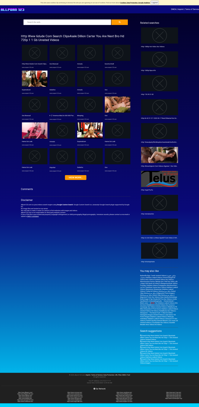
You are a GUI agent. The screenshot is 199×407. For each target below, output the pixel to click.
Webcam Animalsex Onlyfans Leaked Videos (157, 318)
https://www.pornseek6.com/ (124, 397)
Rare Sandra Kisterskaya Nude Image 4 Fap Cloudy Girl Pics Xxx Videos (158, 298)
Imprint (181, 9)
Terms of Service (192, 9)
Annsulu (52, 142)
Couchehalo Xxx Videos (160, 323)
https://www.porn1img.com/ (173, 392)
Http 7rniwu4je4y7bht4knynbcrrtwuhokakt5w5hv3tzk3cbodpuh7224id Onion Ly (168, 142)
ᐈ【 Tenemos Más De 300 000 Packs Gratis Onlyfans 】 (69, 116)
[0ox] (117, 86)
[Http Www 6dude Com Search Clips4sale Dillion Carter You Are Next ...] (34, 60)
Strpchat (52, 167)
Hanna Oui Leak (27, 141)
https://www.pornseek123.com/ (124, 395)
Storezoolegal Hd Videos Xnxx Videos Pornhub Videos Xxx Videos (157, 278)
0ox (106, 90)
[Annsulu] (62, 138)
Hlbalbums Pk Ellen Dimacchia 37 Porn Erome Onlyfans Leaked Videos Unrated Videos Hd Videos (159, 309)
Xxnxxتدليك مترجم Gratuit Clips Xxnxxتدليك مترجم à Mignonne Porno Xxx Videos (157, 296)
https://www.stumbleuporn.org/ (173, 398)
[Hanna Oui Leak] (34, 138)
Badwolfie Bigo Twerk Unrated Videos (153, 276)
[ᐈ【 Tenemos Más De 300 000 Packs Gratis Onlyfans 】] (62, 112)
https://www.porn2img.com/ (173, 394)
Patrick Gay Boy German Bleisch (157, 321)
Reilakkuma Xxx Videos (167, 311)
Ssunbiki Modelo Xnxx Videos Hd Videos (157, 323)
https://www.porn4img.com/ (173, 397)
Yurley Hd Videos (152, 291)
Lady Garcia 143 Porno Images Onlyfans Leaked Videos (158, 316)
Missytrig (80, 116)
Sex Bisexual (26, 116)
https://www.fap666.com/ (25, 398)
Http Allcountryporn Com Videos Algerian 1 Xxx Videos (160, 166)
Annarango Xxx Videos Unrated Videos (153, 307)
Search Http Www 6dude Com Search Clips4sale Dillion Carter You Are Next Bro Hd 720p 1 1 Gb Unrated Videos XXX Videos (159, 343)
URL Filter (118, 375)
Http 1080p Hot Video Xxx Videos (152, 47)
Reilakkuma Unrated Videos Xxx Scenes (160, 305)
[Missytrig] (90, 112)
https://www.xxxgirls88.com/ (74, 401)
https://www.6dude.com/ (25, 397)
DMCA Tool (126, 375)
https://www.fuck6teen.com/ (124, 394)
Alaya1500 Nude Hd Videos (150, 283)
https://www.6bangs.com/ (25, 395)
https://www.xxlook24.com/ (75, 400)
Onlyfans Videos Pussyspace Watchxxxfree (161, 285)
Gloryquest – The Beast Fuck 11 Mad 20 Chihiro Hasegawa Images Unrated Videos (156, 314)
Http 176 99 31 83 (147, 94)
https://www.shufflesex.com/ (25, 401)
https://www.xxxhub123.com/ (75, 395)
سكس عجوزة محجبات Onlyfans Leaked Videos (158, 277)
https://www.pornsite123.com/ (25, 400)
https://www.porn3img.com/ (173, 395)
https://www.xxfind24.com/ (75, 398)
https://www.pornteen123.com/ (124, 398)
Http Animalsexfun (147, 214)
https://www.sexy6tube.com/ (124, 392)
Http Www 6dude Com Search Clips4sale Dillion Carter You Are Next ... (46, 64)
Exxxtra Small (109, 64)
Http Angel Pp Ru (147, 190)
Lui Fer (142, 287)
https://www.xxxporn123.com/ (75, 397)
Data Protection (108, 375)
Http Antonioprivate (148, 262)
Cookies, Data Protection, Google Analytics (135, 3)
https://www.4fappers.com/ (25, 392)
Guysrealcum (26, 90)
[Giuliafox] (62, 86)
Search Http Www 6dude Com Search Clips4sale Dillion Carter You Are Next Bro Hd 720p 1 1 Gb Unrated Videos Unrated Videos (159, 337)
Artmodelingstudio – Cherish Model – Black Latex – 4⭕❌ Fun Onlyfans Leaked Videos (157, 302)
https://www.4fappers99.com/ (25, 394)
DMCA (173, 9)
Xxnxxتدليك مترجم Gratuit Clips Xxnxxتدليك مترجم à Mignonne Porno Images (158, 292)
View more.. (76, 177)
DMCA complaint (33, 216)
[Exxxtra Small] (117, 60)
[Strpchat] (62, 164)
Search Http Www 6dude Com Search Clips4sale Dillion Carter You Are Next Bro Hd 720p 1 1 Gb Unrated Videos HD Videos (159, 349)
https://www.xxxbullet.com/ (74, 394)
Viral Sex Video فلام (170, 281)
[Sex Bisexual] (34, 112)
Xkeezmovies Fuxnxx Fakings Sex (151, 281)
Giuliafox (53, 90)
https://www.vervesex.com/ (74, 392)
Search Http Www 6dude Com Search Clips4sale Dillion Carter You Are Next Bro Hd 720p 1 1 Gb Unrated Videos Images (159, 361)
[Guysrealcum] (34, 86)
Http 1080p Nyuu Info (148, 70)
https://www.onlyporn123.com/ (124, 401)
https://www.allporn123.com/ (124, 400)
